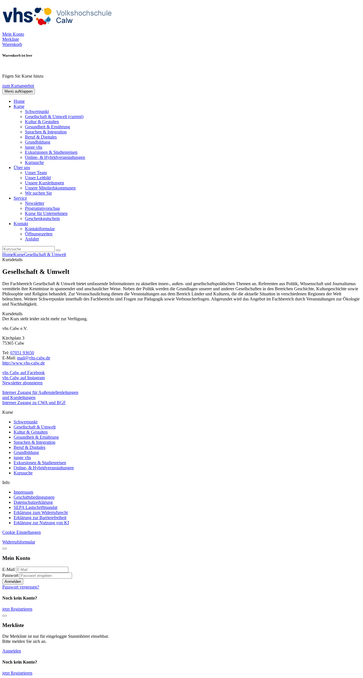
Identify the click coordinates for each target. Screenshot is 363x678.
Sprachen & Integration (46, 131)
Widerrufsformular (18, 542)
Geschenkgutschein (42, 218)
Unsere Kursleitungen (44, 182)
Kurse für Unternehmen (46, 213)
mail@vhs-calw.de (33, 357)
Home (19, 101)
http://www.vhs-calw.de (23, 363)
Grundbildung (37, 142)
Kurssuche (34, 162)
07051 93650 (22, 352)
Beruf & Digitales (41, 137)
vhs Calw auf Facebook (23, 372)
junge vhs (33, 147)
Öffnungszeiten (38, 233)
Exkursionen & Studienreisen (51, 152)
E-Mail (8, 569)
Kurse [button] (19, 106)
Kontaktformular (40, 228)
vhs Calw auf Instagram (23, 377)
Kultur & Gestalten (42, 121)
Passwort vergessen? (20, 587)
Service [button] (20, 198)
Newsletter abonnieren (22, 382)
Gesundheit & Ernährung (47, 126)
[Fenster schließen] (4, 616)
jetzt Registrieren (17, 609)
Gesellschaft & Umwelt (54, 116)
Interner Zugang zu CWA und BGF (34, 402)
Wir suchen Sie (38, 193)
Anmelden (13, 581)
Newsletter (34, 203)
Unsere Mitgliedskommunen (50, 188)
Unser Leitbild (38, 177)
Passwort (10, 575)
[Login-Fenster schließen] (4, 548)
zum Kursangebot (18, 85)
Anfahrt (32, 238)
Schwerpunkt (37, 111)
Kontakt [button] (21, 223)
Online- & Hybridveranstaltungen (55, 157)
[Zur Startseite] (59, 29)
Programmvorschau (42, 208)
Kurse (18, 254)
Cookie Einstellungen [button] (21, 532)
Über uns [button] (22, 167)
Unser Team (36, 172)
